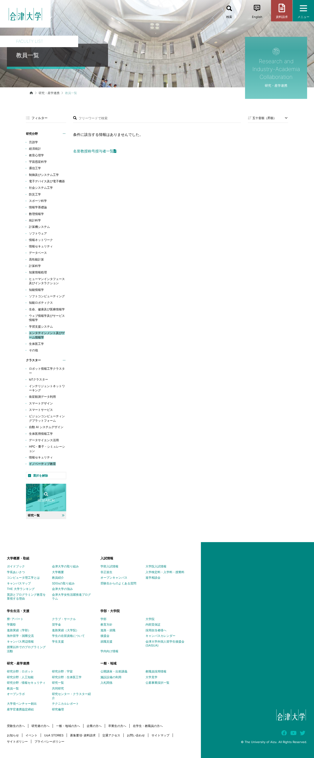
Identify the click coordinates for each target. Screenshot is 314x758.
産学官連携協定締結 (20, 709)
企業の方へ (94, 726)
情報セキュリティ (41, 246)
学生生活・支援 (18, 611)
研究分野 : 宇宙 (62, 671)
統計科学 (35, 220)
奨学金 (56, 624)
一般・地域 (108, 663)
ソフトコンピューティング (47, 296)
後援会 (104, 636)
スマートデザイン (41, 403)
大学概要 (58, 572)
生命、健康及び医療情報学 (47, 309)
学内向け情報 (109, 651)
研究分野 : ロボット (20, 671)
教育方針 (106, 624)
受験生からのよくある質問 (118, 583)
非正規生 (106, 572)
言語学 (33, 142)
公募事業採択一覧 (157, 682)
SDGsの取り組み (63, 583)
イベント (31, 735)
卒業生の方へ (117, 726)
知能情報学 (36, 290)
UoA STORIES (53, 735)
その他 (33, 350)
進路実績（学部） (19, 630)
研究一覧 (58, 682)
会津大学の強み (62, 589)
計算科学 (35, 266)
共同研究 (58, 688)
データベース (38, 253)
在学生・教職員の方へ (148, 726)
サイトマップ (160, 735)
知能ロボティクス (41, 302)
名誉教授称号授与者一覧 (93, 151)
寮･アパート (15, 619)
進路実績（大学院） (65, 630)
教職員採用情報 (156, 671)
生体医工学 (36, 344)
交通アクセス (111, 735)
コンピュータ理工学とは (23, 577)
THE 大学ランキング (21, 589)
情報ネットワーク (41, 240)
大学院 (150, 619)
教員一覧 (13, 688)
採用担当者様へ (156, 630)
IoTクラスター (38, 379)
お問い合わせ (136, 735)
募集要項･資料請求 (83, 735)
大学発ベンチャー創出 (22, 703)
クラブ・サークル (64, 619)
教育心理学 (36, 155)
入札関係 (106, 682)
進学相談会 (153, 577)
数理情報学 (36, 214)
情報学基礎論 (38, 207)
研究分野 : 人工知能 (20, 677)
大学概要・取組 (18, 558)
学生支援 (58, 641)
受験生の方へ (16, 726)
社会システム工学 (41, 187)
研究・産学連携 (49, 93)
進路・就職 (107, 630)
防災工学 (35, 194)
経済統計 (35, 148)
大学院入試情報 (156, 566)
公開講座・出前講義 (113, 671)
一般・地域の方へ (68, 726)
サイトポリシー (17, 741)
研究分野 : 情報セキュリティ (26, 682)
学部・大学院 (110, 611)
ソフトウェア (38, 233)
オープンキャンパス (113, 577)
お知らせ (13, 735)
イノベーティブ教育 (42, 464)
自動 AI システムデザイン (46, 427)
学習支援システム (41, 326)
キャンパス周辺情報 (20, 641)
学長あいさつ (16, 572)
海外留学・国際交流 (20, 636)
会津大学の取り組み (65, 566)
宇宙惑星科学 (38, 161)
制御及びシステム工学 (44, 175)
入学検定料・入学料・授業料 (165, 572)
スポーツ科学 (38, 201)
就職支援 (106, 641)
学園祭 (11, 624)
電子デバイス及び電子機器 (47, 181)
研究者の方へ (40, 726)
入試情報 (106, 558)
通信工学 (35, 168)
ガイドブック (16, 566)
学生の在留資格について (68, 636)
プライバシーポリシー (49, 741)
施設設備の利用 (110, 677)
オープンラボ (16, 694)
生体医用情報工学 (41, 433)
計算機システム (39, 227)
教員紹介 (58, 577)
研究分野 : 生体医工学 (67, 677)
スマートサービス (41, 410)
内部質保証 (153, 624)
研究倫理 (58, 709)
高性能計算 (36, 259)
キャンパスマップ (19, 583)
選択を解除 (40, 475)
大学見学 (151, 677)
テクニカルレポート (65, 703)
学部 (103, 619)
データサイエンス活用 (44, 440)
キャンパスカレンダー (160, 636)
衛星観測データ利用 (42, 396)
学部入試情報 (109, 566)
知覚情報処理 (38, 272)
